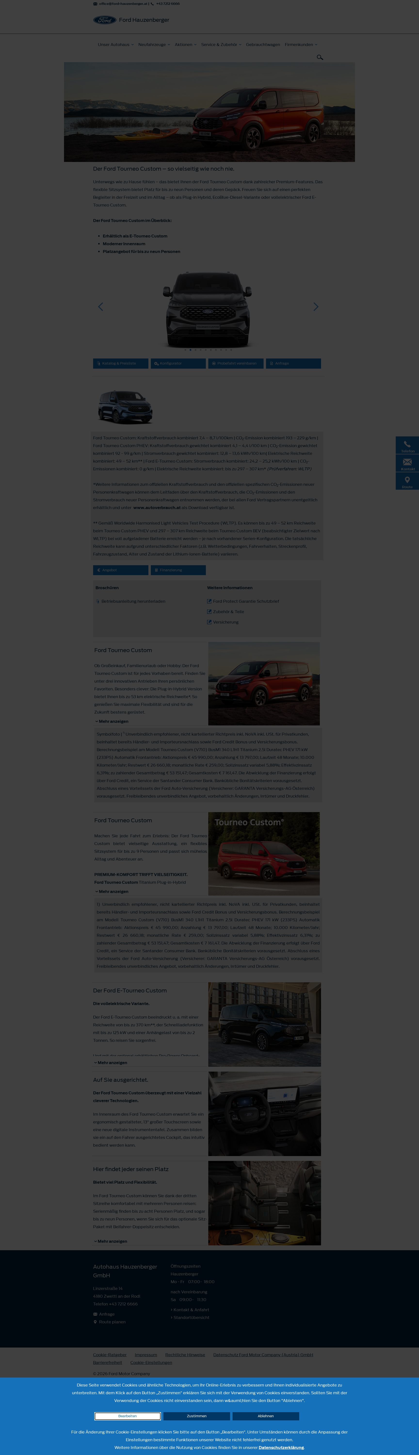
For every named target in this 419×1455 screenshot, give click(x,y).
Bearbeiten (127, 1416)
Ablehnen (266, 1416)
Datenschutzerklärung (281, 1447)
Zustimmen (197, 1416)
